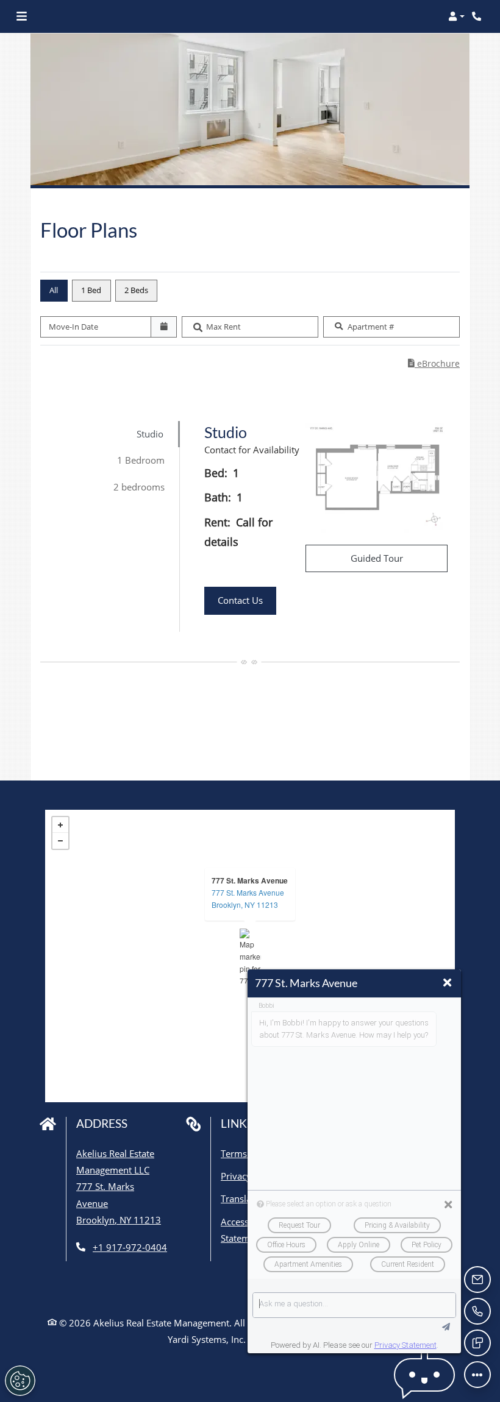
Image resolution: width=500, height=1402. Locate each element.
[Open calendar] (164, 327)
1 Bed (91, 290)
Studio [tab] (150, 434)
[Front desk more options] (477, 1374)
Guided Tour (399, 557)
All (53, 290)
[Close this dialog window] (447, 983)
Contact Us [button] (247, 599)
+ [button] (60, 825)
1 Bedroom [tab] (141, 460)
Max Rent (223, 326)
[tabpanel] (326, 526)
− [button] (60, 841)
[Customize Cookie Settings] (20, 1380)
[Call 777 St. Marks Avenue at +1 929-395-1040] (478, 16)
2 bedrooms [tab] (139, 487)
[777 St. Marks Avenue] (250, 956)
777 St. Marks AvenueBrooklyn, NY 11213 (248, 898)
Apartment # (371, 326)
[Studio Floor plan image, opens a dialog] (376, 478)
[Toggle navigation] (22, 16)
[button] (456, 16)
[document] (250, 956)
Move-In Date (73, 326)
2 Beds (136, 290)
